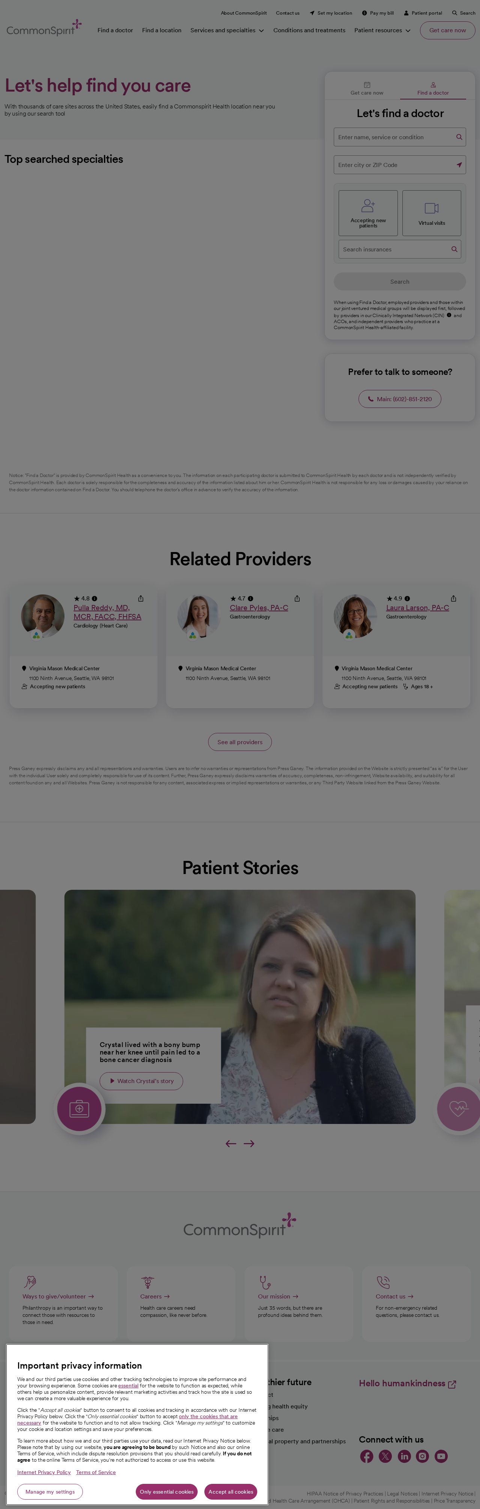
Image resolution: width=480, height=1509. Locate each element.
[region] (137, 1424)
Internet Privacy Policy (44, 1472)
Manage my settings (50, 1492)
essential (128, 1386)
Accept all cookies (230, 1492)
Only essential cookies (167, 1492)
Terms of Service (96, 1472)
